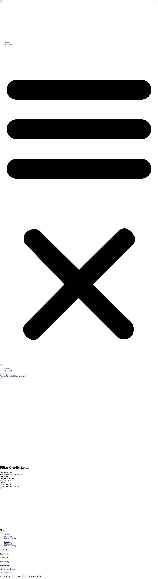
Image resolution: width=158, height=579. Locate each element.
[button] (79, 206)
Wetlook (7, 42)
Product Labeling (10, 538)
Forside (2, 376)
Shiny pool (8, 44)
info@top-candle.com (7, 569)
